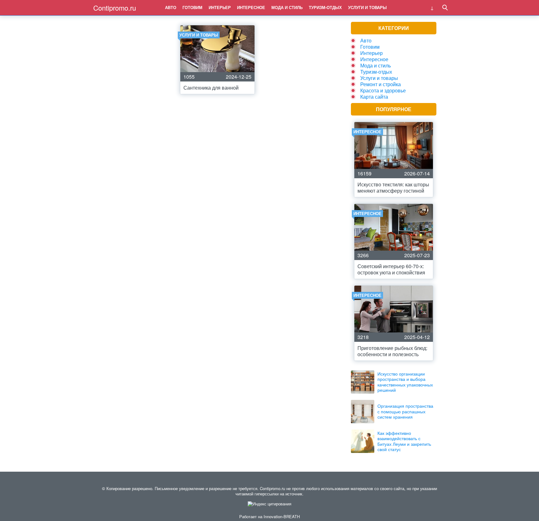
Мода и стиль (287, 7)
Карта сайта (374, 96)
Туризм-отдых (325, 7)
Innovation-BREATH (282, 516)
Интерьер (220, 7)
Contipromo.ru (114, 7)
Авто (170, 7)
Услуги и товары (367, 7)
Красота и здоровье (383, 90)
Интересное (251, 7)
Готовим (192, 7)
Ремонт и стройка (380, 84)
